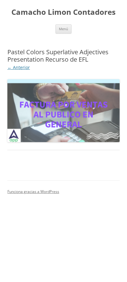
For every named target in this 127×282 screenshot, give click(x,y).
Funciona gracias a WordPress (33, 191)
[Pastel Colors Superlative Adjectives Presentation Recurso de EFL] (63, 110)
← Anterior (18, 67)
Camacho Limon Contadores (63, 12)
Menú (63, 29)
